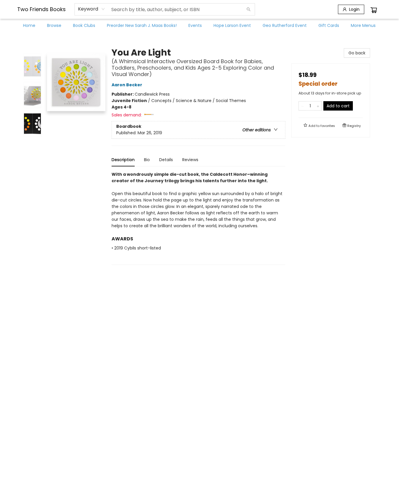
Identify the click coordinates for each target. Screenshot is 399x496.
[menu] (199, 25)
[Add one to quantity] (318, 106)
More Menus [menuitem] (363, 25)
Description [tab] (123, 160)
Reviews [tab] (190, 160)
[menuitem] (29, 25)
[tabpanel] (198, 218)
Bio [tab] (147, 160)
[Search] (248, 9)
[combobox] (91, 9)
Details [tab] (166, 160)
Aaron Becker (127, 85)
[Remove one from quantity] (302, 106)
